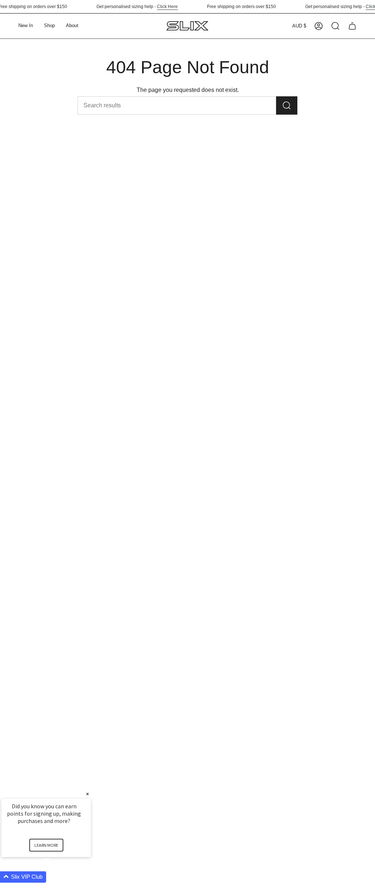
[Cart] (352, 26)
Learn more (46, 845)
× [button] (87, 793)
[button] (49, 26)
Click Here (162, 6)
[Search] (286, 105)
